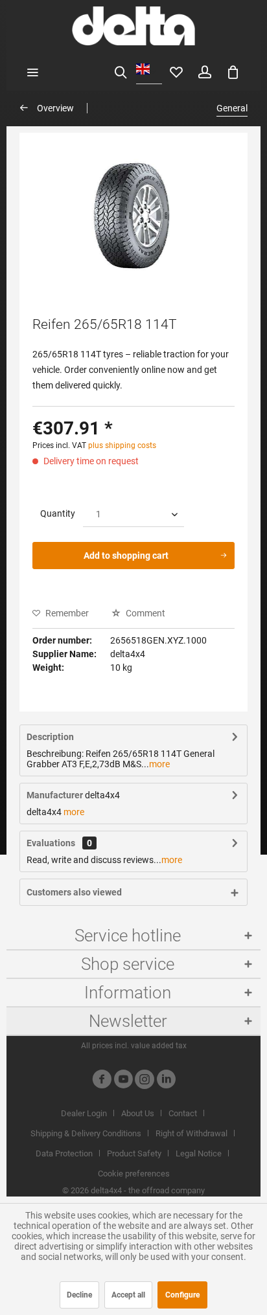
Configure (182, 1294)
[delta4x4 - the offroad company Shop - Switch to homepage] (133, 25)
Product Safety (134, 1153)
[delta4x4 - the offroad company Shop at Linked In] (166, 1081)
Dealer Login (84, 1113)
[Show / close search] (121, 71)
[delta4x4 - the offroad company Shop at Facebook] (101, 1081)
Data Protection (64, 1153)
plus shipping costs (122, 445)
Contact (182, 1113)
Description (50, 737)
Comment (144, 613)
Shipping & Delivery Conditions (85, 1133)
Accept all (128, 1294)
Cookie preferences (134, 1173)
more (159, 764)
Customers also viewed (74, 892)
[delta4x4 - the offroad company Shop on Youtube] (123, 1081)
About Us (137, 1113)
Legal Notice (199, 1153)
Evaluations (51, 843)
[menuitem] (32, 71)
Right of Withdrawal (191, 1133)
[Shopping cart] (233, 71)
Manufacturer (55, 795)
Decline (79, 1294)
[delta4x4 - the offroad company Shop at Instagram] (144, 1081)
